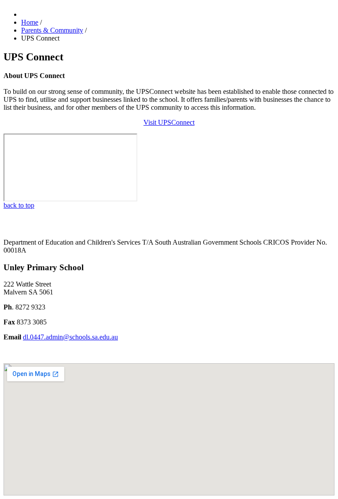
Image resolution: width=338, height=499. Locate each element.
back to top (19, 205)
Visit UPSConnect (169, 122)
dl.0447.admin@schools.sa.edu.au (70, 337)
